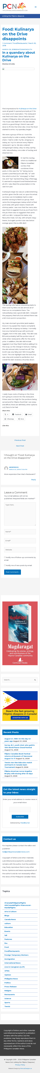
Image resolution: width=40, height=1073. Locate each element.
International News (12, 963)
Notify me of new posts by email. (19, 565)
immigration (9, 959)
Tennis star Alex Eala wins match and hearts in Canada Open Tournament (18, 765)
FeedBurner (25, 823)
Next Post (20, 446)
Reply (33, 480)
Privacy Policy (20, 1065)
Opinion (7, 975)
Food (6, 947)
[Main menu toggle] (35, 7)
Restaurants (9, 995)
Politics (7, 983)
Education (8, 927)
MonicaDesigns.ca (26, 1068)
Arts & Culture (10, 912)
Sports (7, 1003)
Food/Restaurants (20, 43)
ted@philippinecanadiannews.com (16, 852)
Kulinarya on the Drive (27, 109)
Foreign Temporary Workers (16, 955)
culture (7, 923)
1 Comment (7, 43)
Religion (7, 991)
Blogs (6, 916)
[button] (20, 240)
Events (7, 931)
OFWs (6, 971)
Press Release (10, 987)
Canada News (10, 919)
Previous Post (20, 440)
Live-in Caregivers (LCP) (14, 967)
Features (8, 939)
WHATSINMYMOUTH (23, 49)
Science (7, 999)
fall (5, 935)
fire (5, 943)
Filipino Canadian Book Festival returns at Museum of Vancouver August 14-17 (18, 756)
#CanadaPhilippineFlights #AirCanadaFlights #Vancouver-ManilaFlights (17, 905)
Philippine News (11, 979)
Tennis (7, 1006)
